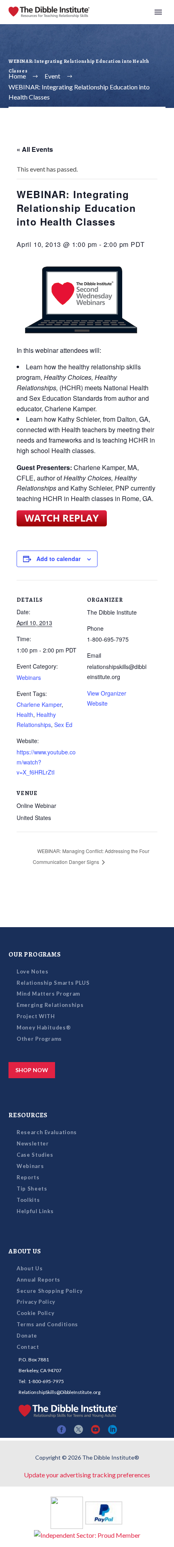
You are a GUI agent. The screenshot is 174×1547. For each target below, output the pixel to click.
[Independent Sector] (87, 1534)
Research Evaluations (47, 1132)
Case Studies (35, 1154)
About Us (29, 1268)
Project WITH (36, 1016)
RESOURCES (28, 1115)
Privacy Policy (36, 1301)
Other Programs (39, 1038)
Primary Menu (158, 12)
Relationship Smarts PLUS (53, 983)
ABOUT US (24, 1251)
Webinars (29, 677)
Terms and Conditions (47, 1324)
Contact (28, 1347)
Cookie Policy (35, 1313)
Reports (28, 1177)
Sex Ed (63, 725)
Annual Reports (38, 1279)
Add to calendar (58, 559)
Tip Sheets (32, 1188)
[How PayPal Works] (103, 1512)
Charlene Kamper (39, 704)
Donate (27, 1335)
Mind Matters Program (48, 993)
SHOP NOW (31, 1070)
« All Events (35, 149)
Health (25, 714)
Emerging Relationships (50, 1005)
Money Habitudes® (44, 1027)
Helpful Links (35, 1211)
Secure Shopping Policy (50, 1291)
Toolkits (28, 1200)
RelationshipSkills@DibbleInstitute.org (59, 1392)
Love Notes (33, 971)
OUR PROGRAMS (34, 954)
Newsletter (33, 1143)
